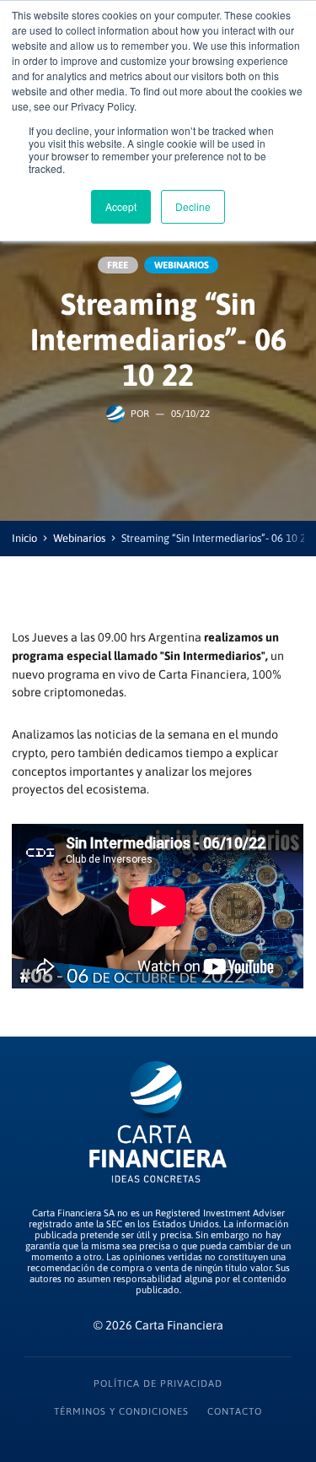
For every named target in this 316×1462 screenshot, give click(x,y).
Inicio (24, 538)
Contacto (234, 1410)
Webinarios (79, 538)
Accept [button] (121, 206)
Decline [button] (193, 206)
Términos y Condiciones (121, 1410)
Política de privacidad (158, 1383)
